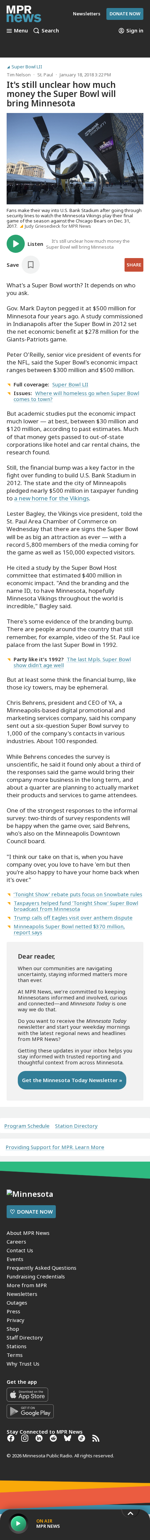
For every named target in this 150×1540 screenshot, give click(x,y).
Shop (13, 1328)
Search (50, 30)
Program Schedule (27, 1126)
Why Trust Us (23, 1363)
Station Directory (76, 1126)
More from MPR (27, 1285)
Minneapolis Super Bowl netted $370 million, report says (69, 929)
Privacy (15, 1319)
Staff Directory (25, 1337)
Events (15, 1258)
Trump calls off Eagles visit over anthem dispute (73, 917)
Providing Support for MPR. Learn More (55, 1146)
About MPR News (28, 1232)
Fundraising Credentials (36, 1276)
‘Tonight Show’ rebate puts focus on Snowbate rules (78, 894)
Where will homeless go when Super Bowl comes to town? (76, 396)
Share (134, 265)
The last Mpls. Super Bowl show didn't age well (72, 662)
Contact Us (20, 1250)
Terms (15, 1354)
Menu (21, 30)
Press (13, 1311)
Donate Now (125, 13)
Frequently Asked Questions (41, 1267)
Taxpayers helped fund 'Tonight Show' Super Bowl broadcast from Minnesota (76, 905)
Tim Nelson (19, 74)
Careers (16, 1241)
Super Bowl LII (27, 66)
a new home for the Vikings (51, 498)
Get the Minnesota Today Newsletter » (72, 1080)
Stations (17, 1346)
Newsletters (22, 1293)
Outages (17, 1302)
